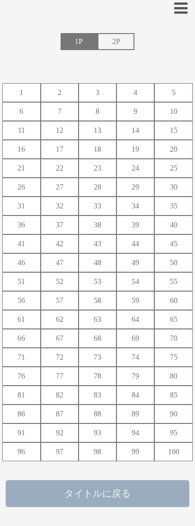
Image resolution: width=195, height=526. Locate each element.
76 (21, 376)
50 (173, 263)
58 (97, 300)
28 (97, 187)
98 (97, 452)
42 (59, 244)
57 (59, 300)
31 (21, 206)
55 (173, 281)
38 (97, 225)
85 (173, 395)
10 (173, 111)
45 (173, 244)
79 (135, 376)
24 (135, 168)
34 (135, 206)
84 (135, 395)
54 (135, 281)
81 (21, 395)
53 (97, 281)
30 (173, 187)
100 (173, 452)
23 (97, 168)
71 (21, 357)
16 (21, 149)
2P (116, 41)
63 (97, 319)
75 (173, 357)
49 (135, 263)
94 (135, 433)
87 (59, 414)
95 (173, 433)
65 (173, 319)
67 (59, 338)
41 (21, 244)
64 (135, 319)
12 (59, 130)
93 (97, 433)
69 (135, 338)
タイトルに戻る (97, 493)
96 (21, 452)
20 (173, 149)
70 (173, 338)
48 (97, 263)
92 (59, 433)
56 (21, 300)
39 (135, 225)
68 (97, 338)
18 (97, 149)
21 (21, 168)
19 (135, 149)
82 (59, 395)
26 (21, 187)
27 (59, 187)
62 (59, 319)
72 (59, 357)
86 (21, 414)
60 (173, 300)
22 (59, 168)
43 (97, 244)
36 (21, 225)
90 (173, 414)
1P (79, 41)
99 (135, 452)
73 (97, 357)
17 (59, 149)
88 (97, 414)
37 (59, 225)
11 (21, 130)
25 (173, 168)
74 (135, 357)
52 (59, 281)
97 (59, 452)
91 (21, 433)
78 (97, 376)
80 (173, 376)
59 (135, 300)
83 (97, 395)
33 (97, 206)
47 (59, 263)
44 (135, 244)
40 (173, 225)
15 (173, 130)
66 (21, 338)
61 (21, 319)
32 (59, 206)
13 (97, 130)
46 (21, 263)
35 (173, 206)
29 (135, 187)
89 (135, 414)
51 (21, 281)
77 (59, 376)
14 (135, 130)
